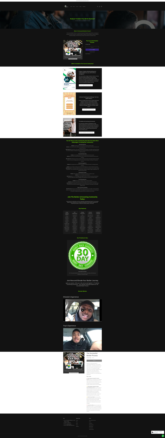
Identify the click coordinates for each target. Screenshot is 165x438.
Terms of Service (91, 429)
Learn (77, 423)
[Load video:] (82, 310)
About (77, 424)
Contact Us (90, 423)
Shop (77, 421)
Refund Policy (91, 426)
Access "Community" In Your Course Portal (86, 132)
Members (77, 426)
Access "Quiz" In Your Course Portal (88, 109)
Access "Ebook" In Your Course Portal (85, 85)
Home (77, 420)
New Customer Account (92, 420)
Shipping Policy (91, 424)
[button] (74, 6)
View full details (88, 53)
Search (90, 421)
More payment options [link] (92, 51)
